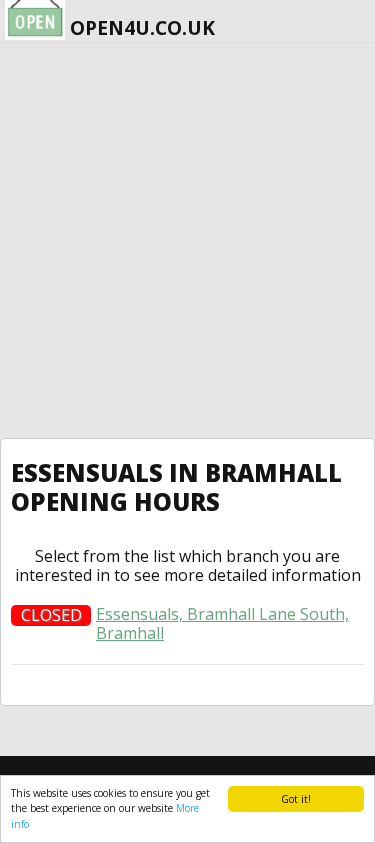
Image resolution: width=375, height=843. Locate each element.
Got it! (296, 799)
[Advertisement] (187, 240)
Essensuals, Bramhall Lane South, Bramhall (222, 624)
